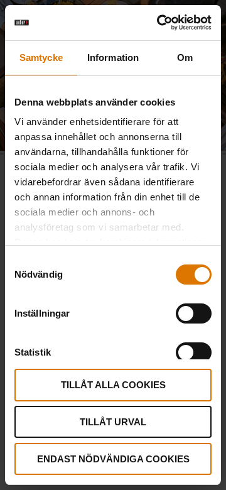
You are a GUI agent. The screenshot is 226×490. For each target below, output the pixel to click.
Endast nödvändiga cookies (113, 459)
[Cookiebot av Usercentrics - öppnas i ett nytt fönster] (159, 22)
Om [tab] (185, 57)
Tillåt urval (113, 421)
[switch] (194, 313)
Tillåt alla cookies (113, 384)
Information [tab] (113, 57)
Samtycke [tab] (41, 57)
